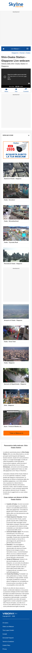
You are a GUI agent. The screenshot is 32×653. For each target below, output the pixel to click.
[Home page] (3, 48)
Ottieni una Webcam (8, 626)
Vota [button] (16, 91)
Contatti (5, 634)
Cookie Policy (6, 645)
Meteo (6, 91)
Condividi (25, 91)
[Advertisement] (16, 29)
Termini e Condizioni (8, 641)
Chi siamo (5, 623)
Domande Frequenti (8, 638)
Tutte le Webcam (16, 433)
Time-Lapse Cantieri (8, 630)
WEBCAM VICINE (8, 135)
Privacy (5, 649)
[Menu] (27, 48)
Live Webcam (15, 49)
